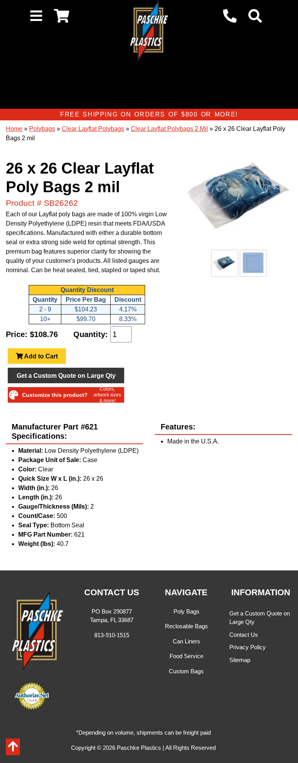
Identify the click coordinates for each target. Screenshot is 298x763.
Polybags (42, 128)
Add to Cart (40, 356)
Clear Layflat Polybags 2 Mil (169, 128)
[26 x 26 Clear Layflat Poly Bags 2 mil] (238, 196)
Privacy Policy (247, 647)
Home (14, 128)
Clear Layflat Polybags (93, 128)
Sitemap (239, 660)
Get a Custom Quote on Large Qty (66, 375)
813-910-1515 (111, 635)
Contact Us (243, 634)
